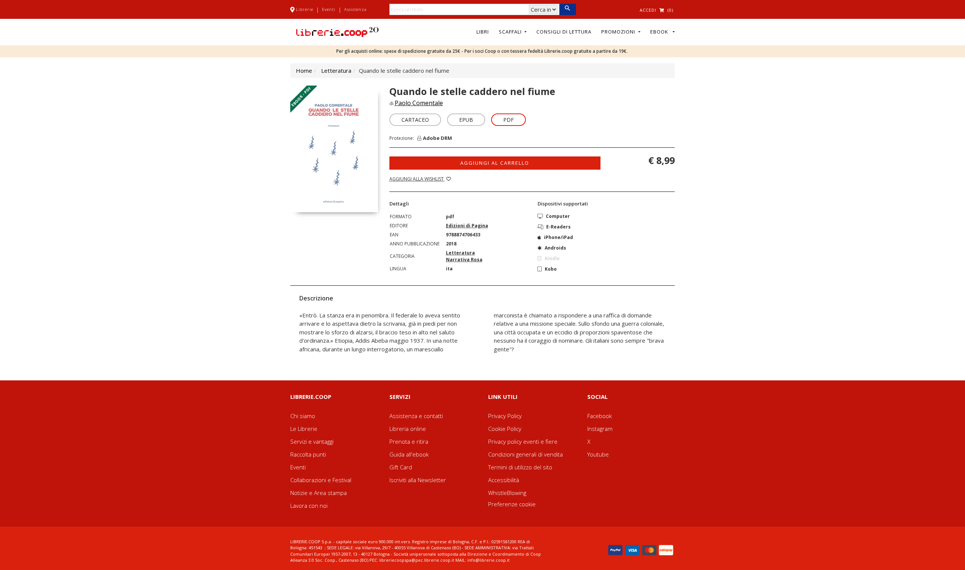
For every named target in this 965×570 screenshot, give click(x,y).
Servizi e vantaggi (312, 441)
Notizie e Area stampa (318, 492)
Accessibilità (503, 480)
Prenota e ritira (408, 441)
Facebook (599, 416)
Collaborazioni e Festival (320, 480)
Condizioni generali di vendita (525, 454)
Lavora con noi (309, 505)
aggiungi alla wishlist (417, 179)
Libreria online (407, 428)
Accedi (648, 10)
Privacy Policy (505, 416)
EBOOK (660, 31)
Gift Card (400, 467)
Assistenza (355, 9)
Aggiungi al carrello (494, 162)
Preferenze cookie (512, 504)
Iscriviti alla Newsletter (417, 480)
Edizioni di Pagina (467, 225)
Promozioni (619, 31)
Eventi (328, 9)
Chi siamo (302, 416)
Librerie (304, 9)
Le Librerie (303, 428)
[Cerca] (567, 9)
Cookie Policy (504, 428)
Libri (482, 31)
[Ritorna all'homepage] (337, 31)
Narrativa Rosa (464, 259)
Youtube (598, 454)
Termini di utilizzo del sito (520, 467)
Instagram (600, 428)
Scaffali (511, 31)
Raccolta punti (308, 454)
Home (304, 70)
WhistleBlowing (507, 492)
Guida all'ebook (409, 454)
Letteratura (336, 70)
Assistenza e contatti (416, 416)
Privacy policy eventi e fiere (523, 441)
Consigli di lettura (563, 31)
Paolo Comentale (419, 103)
